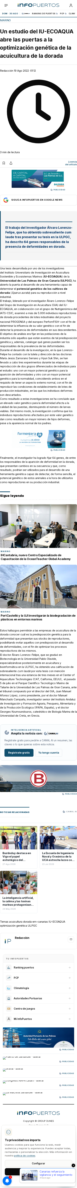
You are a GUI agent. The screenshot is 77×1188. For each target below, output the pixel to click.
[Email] (71, 939)
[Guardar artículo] (3, 163)
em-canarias (40, 921)
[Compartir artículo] (11, 163)
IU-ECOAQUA (57, 921)
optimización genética (13, 925)
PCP (62, 13)
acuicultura (15, 921)
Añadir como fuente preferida (38, 200)
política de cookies (24, 1155)
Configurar (38, 1163)
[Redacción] (7, 941)
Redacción (6, 70)
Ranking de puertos (44, 13)
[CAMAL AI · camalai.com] (51, 733)
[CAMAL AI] (26, 13)
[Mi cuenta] (70, 5)
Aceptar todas (38, 1171)
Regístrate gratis (19, 752)
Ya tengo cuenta (48, 752)
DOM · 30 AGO (10, 13)
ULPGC (32, 925)
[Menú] (6, 5)
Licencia (71, 163)
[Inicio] (38, 5)
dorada (27, 921)
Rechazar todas (38, 1179)
